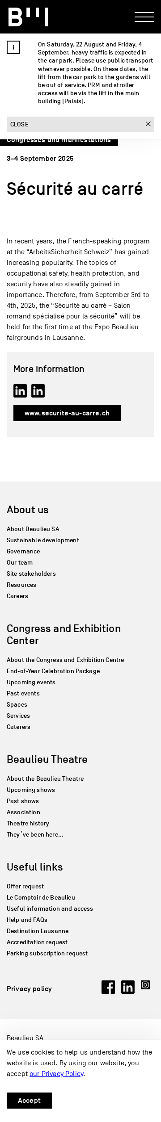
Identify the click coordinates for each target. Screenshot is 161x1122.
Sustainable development (43, 540)
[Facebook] (108, 991)
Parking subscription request (47, 953)
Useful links (35, 866)
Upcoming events (31, 682)
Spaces (17, 704)
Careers (17, 596)
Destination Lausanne (37, 931)
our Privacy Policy (56, 1074)
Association (23, 812)
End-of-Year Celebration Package (53, 671)
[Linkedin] (128, 991)
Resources (21, 585)
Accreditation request (37, 942)
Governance (23, 551)
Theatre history (28, 823)
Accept (29, 1100)
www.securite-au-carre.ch (67, 413)
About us (28, 509)
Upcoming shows (31, 790)
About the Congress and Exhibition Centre (65, 660)
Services (18, 716)
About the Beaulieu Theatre (45, 779)
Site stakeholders (31, 574)
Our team (20, 562)
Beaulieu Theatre (47, 759)
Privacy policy (29, 988)
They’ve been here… (35, 834)
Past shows (23, 801)
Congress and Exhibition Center (64, 634)
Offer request (25, 886)
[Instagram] (147, 991)
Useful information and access (50, 909)
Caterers (18, 727)
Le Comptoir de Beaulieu (41, 897)
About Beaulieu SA (33, 529)
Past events (23, 693)
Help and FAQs (27, 920)
